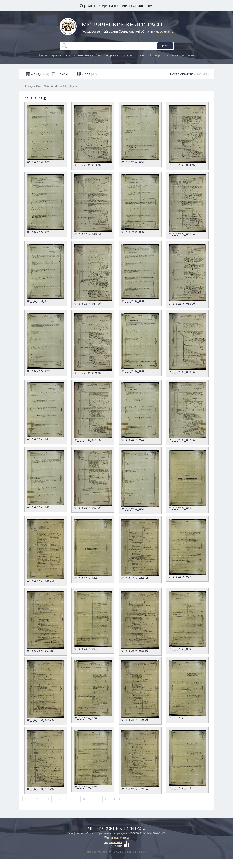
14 (113, 799)
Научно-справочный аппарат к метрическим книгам (158, 55)
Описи (65, 74)
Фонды (39, 74)
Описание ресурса (108, 55)
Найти (165, 46)
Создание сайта (113, 842)
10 (84, 799)
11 (91, 799)
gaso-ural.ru (165, 31)
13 (106, 799)
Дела (91, 74)
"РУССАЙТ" (116, 846)
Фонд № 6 (42, 86)
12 (98, 799)
